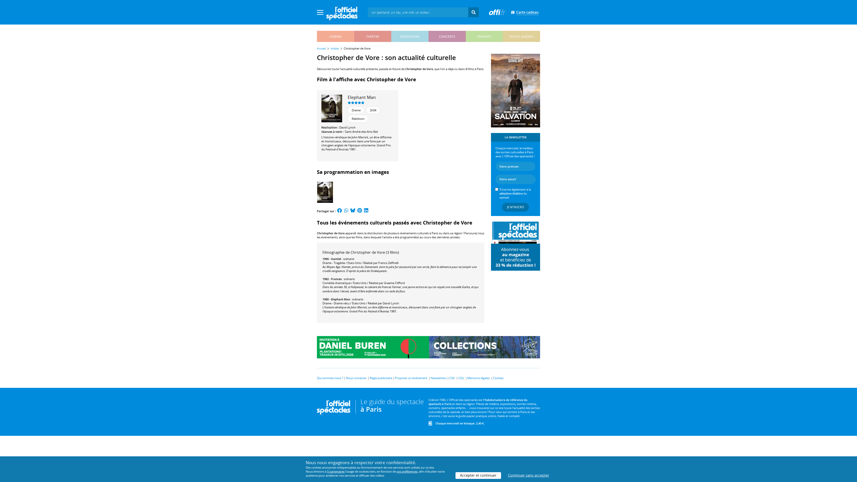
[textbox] (418, 12)
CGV (452, 378)
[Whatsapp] (346, 211)
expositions (410, 36)
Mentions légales (478, 378)
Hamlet (336, 259)
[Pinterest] (360, 211)
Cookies (498, 378)
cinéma (335, 36)
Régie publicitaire (381, 378)
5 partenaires (336, 472)
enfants (484, 36)
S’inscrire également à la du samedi (515, 193)
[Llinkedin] (366, 211)
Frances (336, 279)
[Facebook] (340, 211)
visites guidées (521, 36)
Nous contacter (356, 378)
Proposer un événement (411, 378)
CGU (461, 378)
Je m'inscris (515, 207)
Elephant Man (362, 97)
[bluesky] (353, 211)
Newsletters (439, 378)
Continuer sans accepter (528, 475)
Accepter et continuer (478, 475)
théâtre (372, 36)
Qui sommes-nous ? (330, 378)
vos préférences (407, 472)
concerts (447, 36)
